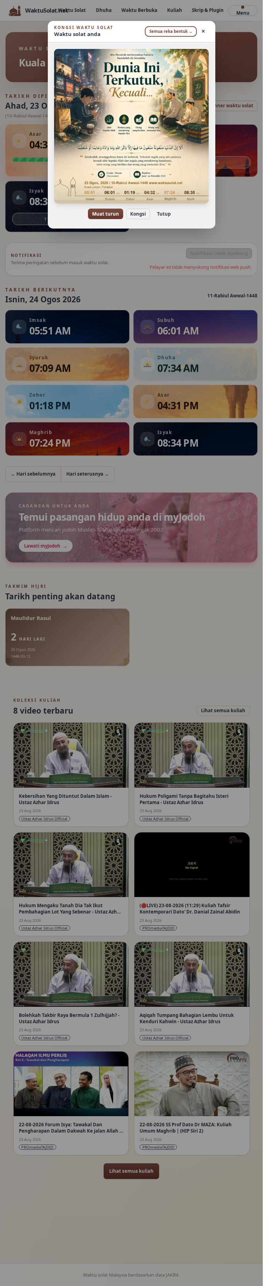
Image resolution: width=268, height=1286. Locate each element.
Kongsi (138, 214)
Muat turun (105, 214)
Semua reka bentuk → (171, 31)
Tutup (164, 214)
